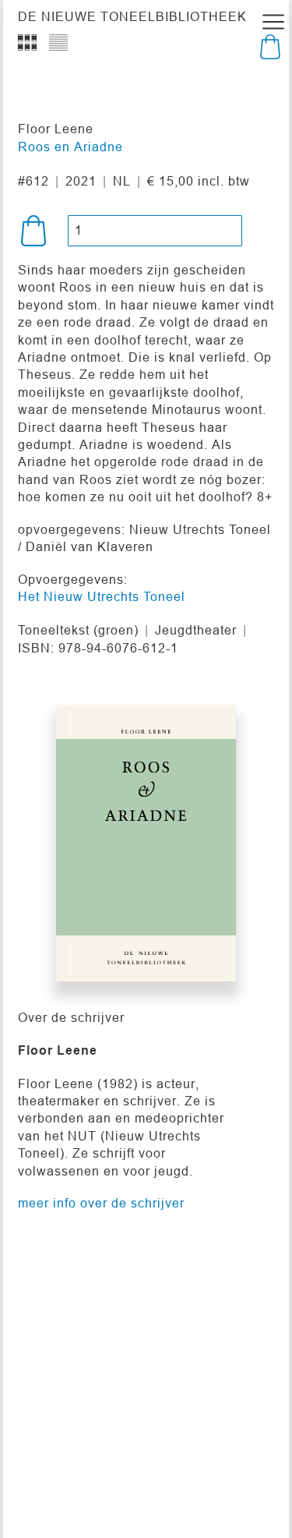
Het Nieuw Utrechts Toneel (101, 596)
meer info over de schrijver (101, 1203)
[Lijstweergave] (58, 43)
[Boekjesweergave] (27, 43)
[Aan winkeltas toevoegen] (33, 230)
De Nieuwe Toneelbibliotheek (132, 16)
